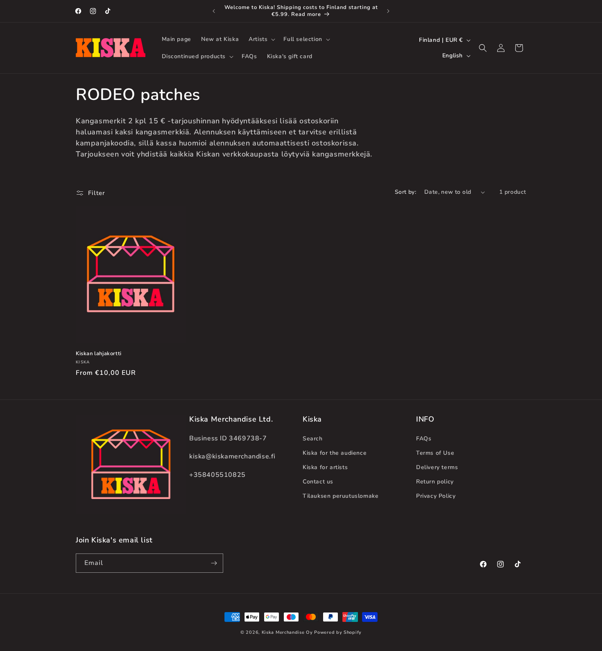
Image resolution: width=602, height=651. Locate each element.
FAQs (423, 438)
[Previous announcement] (214, 11)
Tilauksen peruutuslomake (340, 496)
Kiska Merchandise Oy (287, 632)
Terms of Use (435, 453)
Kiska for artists (325, 467)
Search (313, 438)
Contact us (318, 481)
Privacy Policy (435, 496)
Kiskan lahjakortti (99, 353)
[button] (261, 39)
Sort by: (405, 192)
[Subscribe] (214, 563)
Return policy (435, 481)
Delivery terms (437, 467)
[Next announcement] (388, 11)
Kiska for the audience (335, 453)
